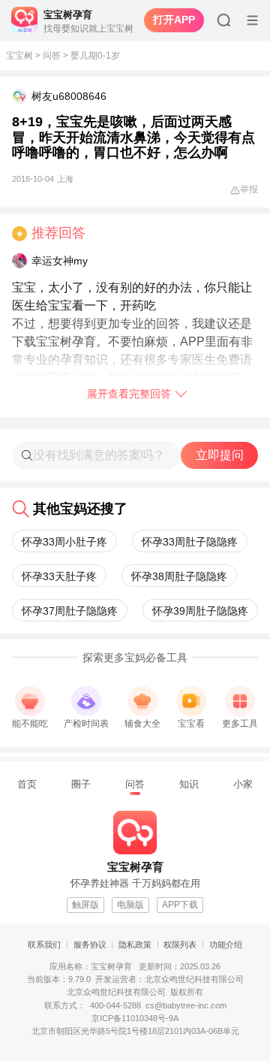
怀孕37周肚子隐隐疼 (70, 611)
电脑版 (130, 904)
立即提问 (220, 455)
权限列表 (180, 944)
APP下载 (180, 904)
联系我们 (44, 944)
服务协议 (90, 944)
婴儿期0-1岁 (95, 55)
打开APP (174, 20)
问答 (52, 55)
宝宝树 (19, 55)
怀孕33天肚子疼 (59, 576)
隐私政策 (135, 944)
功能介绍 (225, 944)
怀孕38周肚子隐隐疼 (179, 576)
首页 (27, 784)
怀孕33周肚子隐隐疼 (190, 542)
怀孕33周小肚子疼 (64, 542)
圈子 (81, 784)
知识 (189, 784)
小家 (243, 784)
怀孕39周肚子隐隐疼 (200, 611)
